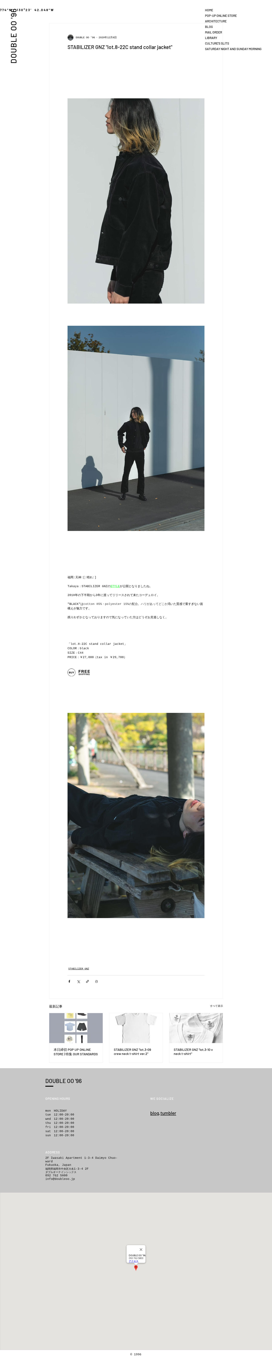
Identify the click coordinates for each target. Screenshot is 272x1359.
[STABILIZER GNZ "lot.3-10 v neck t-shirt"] (196, 1028)
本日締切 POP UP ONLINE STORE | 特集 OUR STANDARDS (76, 1051)
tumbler (168, 1113)
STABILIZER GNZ (78, 968)
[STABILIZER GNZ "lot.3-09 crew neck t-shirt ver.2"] (136, 1028)
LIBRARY (211, 38)
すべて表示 (216, 1006)
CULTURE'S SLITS (217, 43)
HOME (209, 10)
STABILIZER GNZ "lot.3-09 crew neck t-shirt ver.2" (132, 1051)
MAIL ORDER (213, 32)
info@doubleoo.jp (60, 1179)
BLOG (209, 26)
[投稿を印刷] (96, 981)
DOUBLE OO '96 (13, 35)
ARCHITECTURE (216, 21)
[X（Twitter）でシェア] (78, 981)
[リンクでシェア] (87, 981)
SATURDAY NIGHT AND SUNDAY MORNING (218, 49)
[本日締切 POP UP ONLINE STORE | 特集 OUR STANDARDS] (76, 1028)
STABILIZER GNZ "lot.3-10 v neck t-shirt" (193, 1051)
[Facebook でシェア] (69, 981)
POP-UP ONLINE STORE (218, 15)
